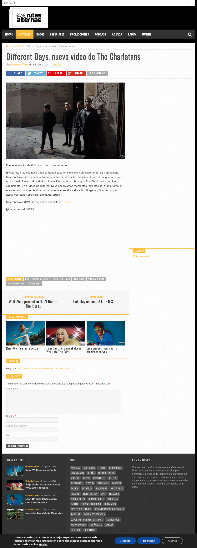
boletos (112, 478)
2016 (103, 493)
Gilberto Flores (19, 64)
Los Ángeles (96, 524)
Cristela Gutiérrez (81, 509)
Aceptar (125, 541)
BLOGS (40, 34)
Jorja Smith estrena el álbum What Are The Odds (63, 350)
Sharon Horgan (96, 279)
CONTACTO (9, 2)
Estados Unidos (106, 472)
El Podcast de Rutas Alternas (87, 519)
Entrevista (77, 483)
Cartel (74, 504)
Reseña (91, 472)
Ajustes (172, 541)
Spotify (90, 483)
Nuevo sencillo (96, 498)
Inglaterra (101, 488)
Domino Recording (91, 504)
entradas (87, 488)
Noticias (65, 279)
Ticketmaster (90, 493)
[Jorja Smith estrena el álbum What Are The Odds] (65, 344)
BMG (27, 279)
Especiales (103, 483)
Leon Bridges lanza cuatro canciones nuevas (102, 350)
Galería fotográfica (94, 514)
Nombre (11, 416)
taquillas (113, 498)
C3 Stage (75, 529)
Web (8, 435)
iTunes (67, 201)
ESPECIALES (57, 34)
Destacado (89, 467)
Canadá (109, 524)
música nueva (78, 498)
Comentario (13, 388)
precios (75, 493)
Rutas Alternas (141, 256)
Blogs (86, 478)
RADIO (132, 34)
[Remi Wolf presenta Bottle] (25, 344)
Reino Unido (79, 279)
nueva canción (78, 524)
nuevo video (117, 488)
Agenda (74, 488)
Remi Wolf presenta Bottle (22, 348)
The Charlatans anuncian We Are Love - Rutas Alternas (46, 368)
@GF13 (57, 64)
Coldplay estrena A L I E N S (93, 301)
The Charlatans (16, 283)
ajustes (43, 544)
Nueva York (110, 504)
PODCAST (100, 34)
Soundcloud (112, 519)
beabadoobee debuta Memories (44, 513)
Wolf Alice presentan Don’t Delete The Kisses (33, 303)
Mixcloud (114, 493)
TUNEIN (146, 34)
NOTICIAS (24, 34)
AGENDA (117, 34)
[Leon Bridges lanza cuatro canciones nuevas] (106, 344)
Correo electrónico (16, 425)
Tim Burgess (34, 283)
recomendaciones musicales (109, 509)
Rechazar (149, 541)
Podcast (75, 514)
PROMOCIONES (79, 34)
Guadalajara (77, 472)
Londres (116, 483)
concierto (98, 478)
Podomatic (89, 529)
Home (9, 34)
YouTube (75, 478)
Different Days (40, 279)
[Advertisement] (124, 17)
